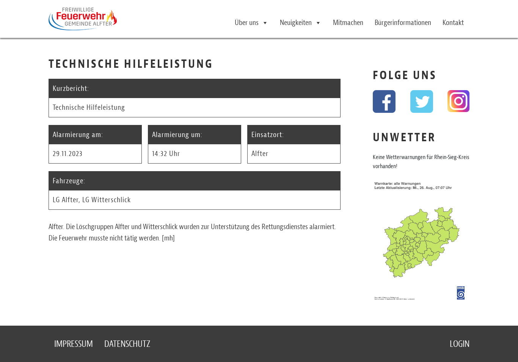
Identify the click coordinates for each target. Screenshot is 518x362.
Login (459, 344)
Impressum (73, 344)
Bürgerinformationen (403, 22)
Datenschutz (127, 344)
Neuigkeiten (296, 22)
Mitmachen (348, 22)
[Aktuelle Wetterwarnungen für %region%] (421, 243)
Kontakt (453, 22)
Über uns (247, 22)
